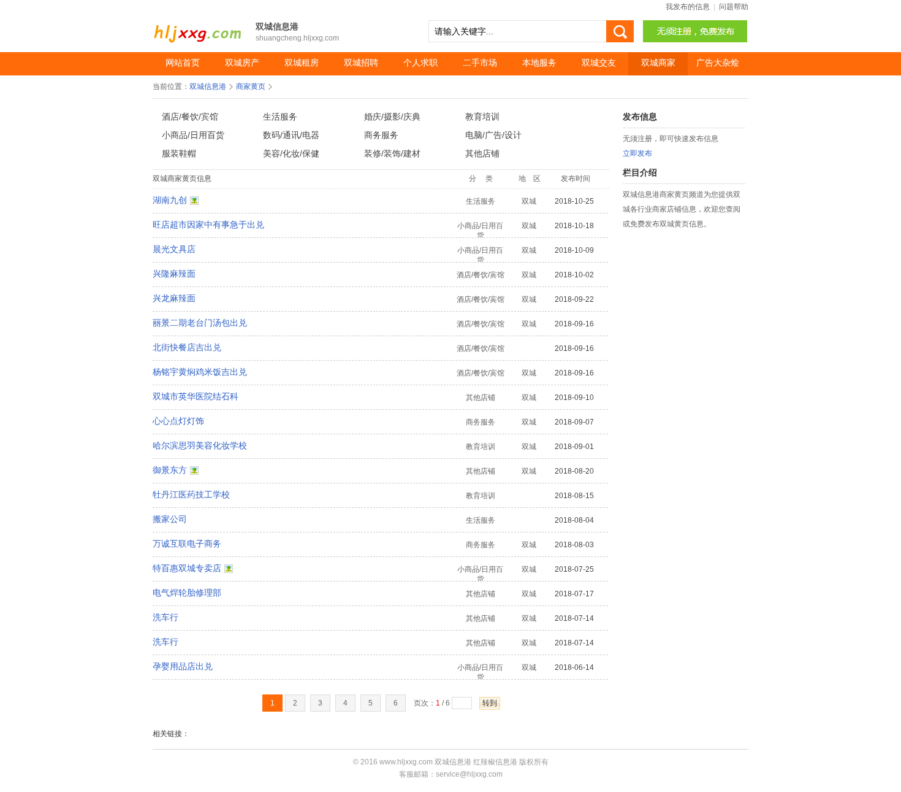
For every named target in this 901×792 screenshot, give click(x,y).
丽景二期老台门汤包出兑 (200, 323)
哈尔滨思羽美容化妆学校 (200, 445)
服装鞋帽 (179, 153)
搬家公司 (170, 519)
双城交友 (599, 62)
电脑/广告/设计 (493, 135)
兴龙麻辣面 (174, 298)
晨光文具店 (174, 249)
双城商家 (658, 62)
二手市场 (480, 62)
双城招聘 (361, 62)
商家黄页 (250, 86)
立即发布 (637, 153)
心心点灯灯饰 (178, 421)
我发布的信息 (688, 6)
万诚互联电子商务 (187, 543)
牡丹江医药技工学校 (191, 494)
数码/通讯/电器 (291, 135)
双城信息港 (199, 27)
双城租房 (301, 62)
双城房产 (242, 62)
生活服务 (280, 116)
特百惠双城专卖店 (187, 568)
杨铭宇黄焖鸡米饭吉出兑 (200, 372)
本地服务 (539, 62)
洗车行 (165, 617)
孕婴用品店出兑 (183, 666)
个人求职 (420, 62)
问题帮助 (733, 6)
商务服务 (381, 135)
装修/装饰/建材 (392, 153)
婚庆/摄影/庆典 (392, 116)
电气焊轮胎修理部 (187, 593)
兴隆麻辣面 (174, 274)
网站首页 (182, 62)
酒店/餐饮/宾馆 (190, 116)
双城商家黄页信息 (182, 178)
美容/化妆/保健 (291, 153)
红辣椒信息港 (495, 762)
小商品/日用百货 (193, 135)
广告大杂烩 (717, 62)
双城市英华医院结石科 (195, 396)
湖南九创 (170, 200)
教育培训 (482, 116)
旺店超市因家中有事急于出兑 (208, 224)
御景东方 (170, 470)
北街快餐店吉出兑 (187, 347)
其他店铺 (482, 153)
